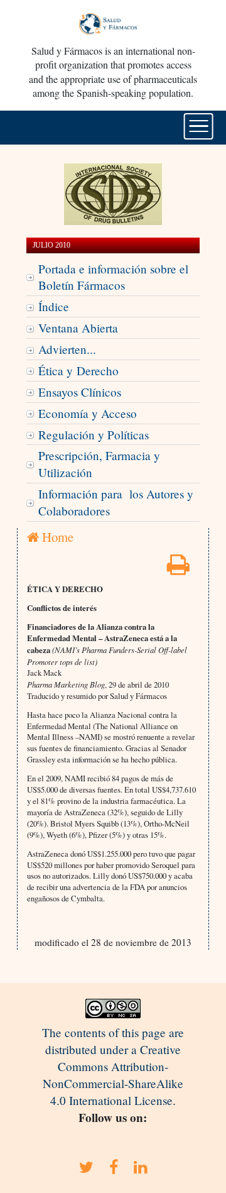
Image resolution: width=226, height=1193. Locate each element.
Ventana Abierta (78, 328)
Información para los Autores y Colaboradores (115, 502)
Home (56, 537)
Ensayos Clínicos (79, 392)
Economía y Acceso (87, 413)
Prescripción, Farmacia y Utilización (99, 464)
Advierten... (67, 349)
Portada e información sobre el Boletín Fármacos (113, 277)
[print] (178, 568)
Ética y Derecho (78, 370)
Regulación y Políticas (93, 435)
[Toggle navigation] (198, 126)
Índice (53, 306)
